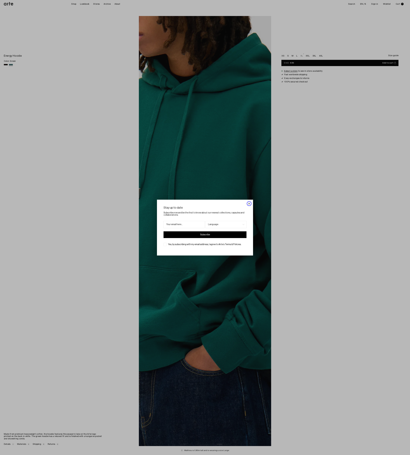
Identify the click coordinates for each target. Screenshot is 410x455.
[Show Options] (243, 224)
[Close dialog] (249, 204)
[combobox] (225, 224)
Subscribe (205, 235)
